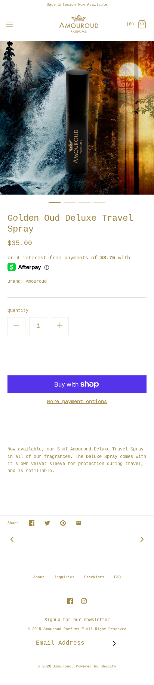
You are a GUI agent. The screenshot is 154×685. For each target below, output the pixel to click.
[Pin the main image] (63, 523)
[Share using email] (78, 523)
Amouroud (36, 281)
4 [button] (99, 206)
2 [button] (69, 206)
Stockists (94, 577)
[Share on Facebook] (31, 523)
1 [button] (54, 206)
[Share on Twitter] (47, 523)
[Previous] (11, 539)
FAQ (117, 577)
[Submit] (114, 643)
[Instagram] (84, 601)
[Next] (142, 539)
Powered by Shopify (96, 666)
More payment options (77, 402)
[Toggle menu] (9, 24)
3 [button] (84, 206)
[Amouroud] (77, 25)
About (38, 577)
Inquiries (64, 577)
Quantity (17, 310)
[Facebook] (70, 601)
